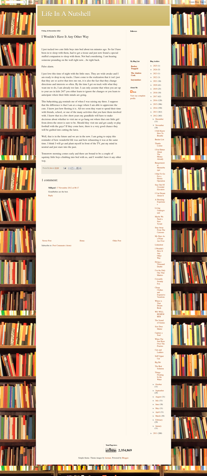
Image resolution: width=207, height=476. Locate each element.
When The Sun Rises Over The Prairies (160, 342)
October (158, 384)
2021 (155, 81)
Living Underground (160, 210)
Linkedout (159, 244)
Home (82, 240)
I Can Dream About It (160, 194)
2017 (155, 96)
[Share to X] (75, 168)
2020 (155, 85)
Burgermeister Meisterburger (160, 166)
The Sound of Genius (160, 321)
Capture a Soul (159, 334)
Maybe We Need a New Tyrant (159, 220)
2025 (155, 65)
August (158, 396)
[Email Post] (64, 168)
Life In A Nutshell (66, 13)
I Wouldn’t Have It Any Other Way (159, 253)
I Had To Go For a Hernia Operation (160, 177)
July (157, 400)
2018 (155, 92)
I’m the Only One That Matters (160, 272)
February (159, 419)
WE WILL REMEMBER (159, 314)
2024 (155, 69)
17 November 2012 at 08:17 (67, 187)
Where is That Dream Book (158, 304)
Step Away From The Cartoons (160, 230)
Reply (50, 195)
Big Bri (158, 362)
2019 (155, 88)
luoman (108, 457)
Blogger (125, 457)
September (159, 390)
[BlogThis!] (72, 168)
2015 (155, 104)
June (157, 404)
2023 (155, 73)
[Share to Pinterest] (80, 168)
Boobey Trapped (134, 67)
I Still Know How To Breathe (160, 133)
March (158, 415)
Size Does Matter (159, 327)
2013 (155, 111)
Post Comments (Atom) (62, 245)
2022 (155, 77)
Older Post (117, 240)
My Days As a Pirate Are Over (160, 238)
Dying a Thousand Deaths (160, 264)
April (157, 412)
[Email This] (69, 168)
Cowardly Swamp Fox (159, 281)
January (158, 426)
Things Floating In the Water (159, 376)
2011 (155, 433)
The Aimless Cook (136, 74)
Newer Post (46, 240)
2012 (155, 115)
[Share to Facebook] (77, 168)
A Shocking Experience (160, 202)
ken (134, 91)
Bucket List (159, 139)
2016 (155, 100)
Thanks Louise (158, 144)
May (157, 408)
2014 (155, 108)
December (159, 119)
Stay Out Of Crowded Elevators (160, 187)
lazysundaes (136, 79)
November (159, 125)
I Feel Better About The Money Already (160, 154)
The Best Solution (159, 367)
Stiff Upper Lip (159, 357)
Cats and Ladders (159, 351)
